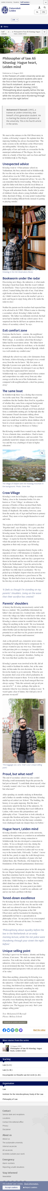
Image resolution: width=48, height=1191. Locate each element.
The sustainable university (13, 1142)
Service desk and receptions (13, 1114)
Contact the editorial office (13, 1122)
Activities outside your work (14, 1154)
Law (4, 1089)
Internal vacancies (10, 1146)
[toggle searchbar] (45, 7)
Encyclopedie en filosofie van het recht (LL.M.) (22, 1075)
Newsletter (7, 1176)
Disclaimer (7, 1129)
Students (16, 2)
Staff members (24, 2)
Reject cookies (31, 1187)
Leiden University (6, 2)
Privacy (5, 1126)
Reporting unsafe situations (13, 1167)
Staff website (4, 33)
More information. (31, 1184)
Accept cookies (11, 1187)
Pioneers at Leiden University (15, 1022)
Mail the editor (39, 1030)
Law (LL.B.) (7, 1065)
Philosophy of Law (10, 1099)
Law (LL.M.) (7, 1070)
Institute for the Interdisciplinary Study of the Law (23, 1094)
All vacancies (8, 1150)
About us (6, 1139)
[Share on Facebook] (4, 1030)
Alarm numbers (9, 1163)
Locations (6, 1118)
